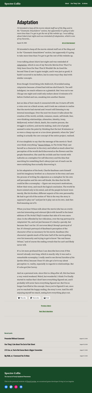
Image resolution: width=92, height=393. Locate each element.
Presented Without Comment (14, 339)
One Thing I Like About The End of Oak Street (19, 344)
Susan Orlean (44, 145)
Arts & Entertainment (68, 43)
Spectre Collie (12, 3)
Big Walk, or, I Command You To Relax (16, 356)
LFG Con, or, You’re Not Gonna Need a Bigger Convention (23, 350)
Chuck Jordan (31, 381)
